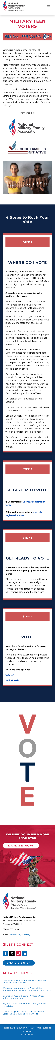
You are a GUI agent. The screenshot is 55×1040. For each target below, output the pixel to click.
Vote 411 (9, 675)
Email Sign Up (19, 963)
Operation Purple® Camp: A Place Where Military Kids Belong (23, 997)
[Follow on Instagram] (18, 953)
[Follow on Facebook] (5, 953)
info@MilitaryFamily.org (19, 934)
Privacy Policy (27, 1035)
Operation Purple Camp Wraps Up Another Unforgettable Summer (24, 981)
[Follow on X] (12, 953)
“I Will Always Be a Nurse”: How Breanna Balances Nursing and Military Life (23, 1012)
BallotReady (12, 680)
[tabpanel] (27, 128)
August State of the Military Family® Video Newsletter (24, 1004)
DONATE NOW (21, 845)
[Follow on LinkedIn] (24, 953)
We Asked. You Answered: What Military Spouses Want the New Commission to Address (27, 989)
